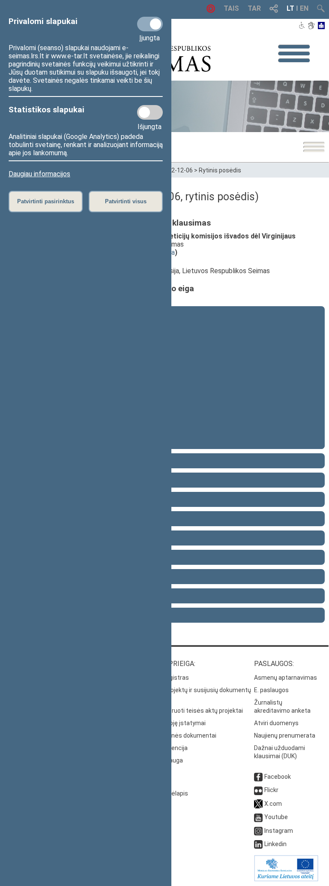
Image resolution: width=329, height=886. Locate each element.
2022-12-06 (177, 170)
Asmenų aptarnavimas (285, 677)
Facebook (277, 776)
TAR (254, 8)
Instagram (278, 830)
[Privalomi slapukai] (150, 24)
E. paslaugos (271, 690)
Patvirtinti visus (126, 201)
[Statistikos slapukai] (150, 112)
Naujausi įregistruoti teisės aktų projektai (186, 710)
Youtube (276, 817)
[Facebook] (258, 776)
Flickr (271, 790)
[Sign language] (311, 26)
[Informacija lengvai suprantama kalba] (321, 26)
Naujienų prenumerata (284, 735)
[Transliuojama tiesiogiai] (210, 10)
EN (304, 8)
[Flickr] (258, 790)
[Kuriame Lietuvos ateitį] (286, 879)
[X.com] (258, 803)
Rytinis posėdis (220, 170)
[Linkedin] (258, 844)
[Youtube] (258, 817)
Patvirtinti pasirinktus (45, 201)
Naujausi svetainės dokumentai (172, 735)
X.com (273, 803)
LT (290, 8)
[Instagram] (258, 830)
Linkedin (275, 844)
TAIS (231, 8)
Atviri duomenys (276, 723)
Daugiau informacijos (39, 174)
